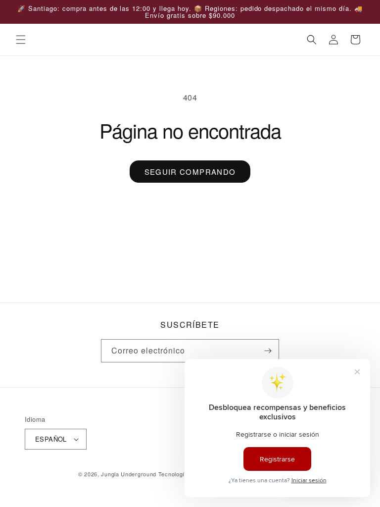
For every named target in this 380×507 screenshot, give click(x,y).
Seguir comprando (190, 171)
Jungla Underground (129, 474)
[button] (21, 40)
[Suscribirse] (268, 350)
